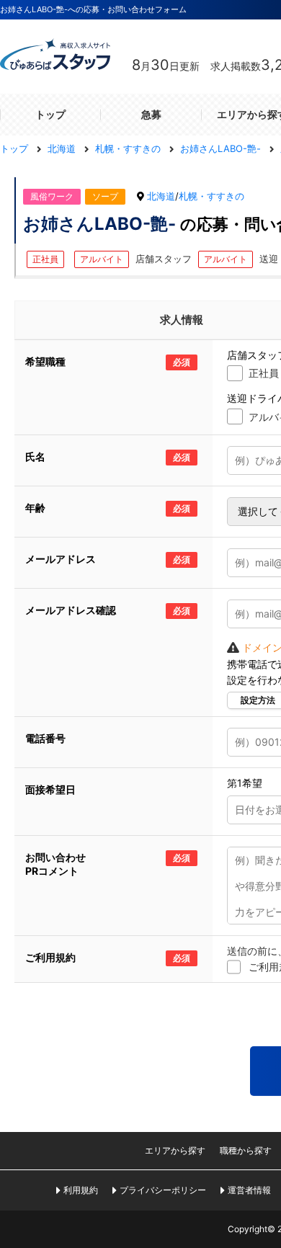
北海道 (161, 196)
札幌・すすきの (211, 196)
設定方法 (258, 700)
